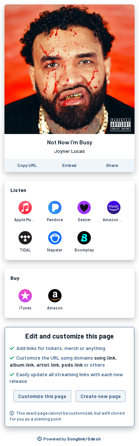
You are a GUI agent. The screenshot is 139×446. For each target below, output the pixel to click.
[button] (69, 377)
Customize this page (42, 396)
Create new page (100, 396)
